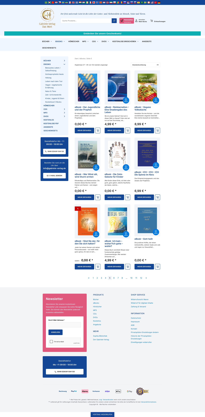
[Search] (114, 20)
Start (76, 59)
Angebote (147, 41)
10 (131, 278)
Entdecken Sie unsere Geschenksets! (103, 33)
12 (141, 278)
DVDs (104, 41)
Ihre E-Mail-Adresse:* (56, 320)
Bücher (45, 41)
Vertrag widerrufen (102, 414)
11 (136, 278)
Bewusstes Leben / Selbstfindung (52, 69)
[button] (97, 130)
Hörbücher (73, 41)
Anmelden (55, 332)
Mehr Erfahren (84, 130)
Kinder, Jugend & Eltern (54, 98)
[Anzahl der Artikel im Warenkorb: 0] (151, 20)
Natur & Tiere (50, 91)
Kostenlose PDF (51, 123)
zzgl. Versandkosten (106, 399)
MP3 (84, 41)
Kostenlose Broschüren (124, 41)
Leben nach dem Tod (53, 81)
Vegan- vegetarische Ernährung (53, 86)
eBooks (58, 41)
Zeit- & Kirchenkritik (53, 95)
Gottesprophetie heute (54, 74)
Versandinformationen (148, 402)
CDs (94, 41)
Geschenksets (49, 48)
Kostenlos (49, 120)
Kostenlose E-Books (53, 102)
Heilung (48, 78)
